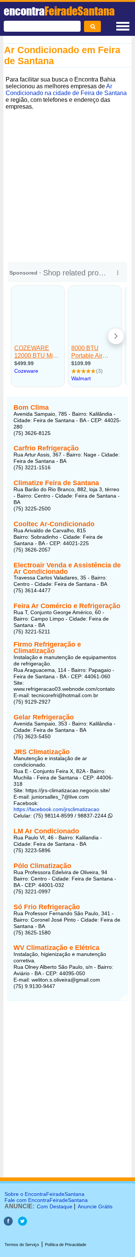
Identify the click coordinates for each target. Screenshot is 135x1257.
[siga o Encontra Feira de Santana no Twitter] (22, 1223)
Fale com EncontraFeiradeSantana (46, 1200)
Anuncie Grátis (95, 1206)
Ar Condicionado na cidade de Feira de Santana (66, 89)
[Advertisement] (67, 180)
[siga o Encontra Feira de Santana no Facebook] (8, 1223)
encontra (59, 11)
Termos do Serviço (21, 1244)
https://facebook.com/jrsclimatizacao (56, 809)
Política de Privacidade (65, 1244)
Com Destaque (54, 1206)
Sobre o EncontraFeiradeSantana (44, 1194)
